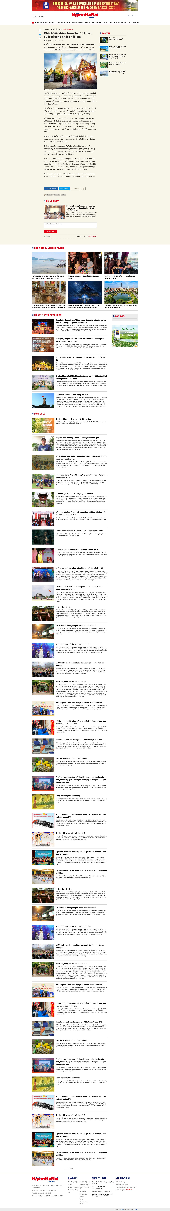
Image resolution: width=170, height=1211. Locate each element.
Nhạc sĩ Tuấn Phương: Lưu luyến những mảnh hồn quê (77, 438)
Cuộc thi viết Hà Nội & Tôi (130, 22)
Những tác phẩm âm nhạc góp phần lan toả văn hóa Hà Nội (79, 568)
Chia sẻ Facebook (51, 188)
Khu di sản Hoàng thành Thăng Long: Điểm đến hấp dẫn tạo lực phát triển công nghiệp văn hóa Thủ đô (81, 321)
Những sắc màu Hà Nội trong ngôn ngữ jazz (73, 644)
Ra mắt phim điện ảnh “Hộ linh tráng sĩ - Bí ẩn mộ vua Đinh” (79, 531)
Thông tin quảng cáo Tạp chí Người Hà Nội (126, 1187)
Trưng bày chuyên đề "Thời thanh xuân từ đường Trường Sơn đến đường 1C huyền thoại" (80, 340)
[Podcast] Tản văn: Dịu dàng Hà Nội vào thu (73, 419)
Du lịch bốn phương (68, 29)
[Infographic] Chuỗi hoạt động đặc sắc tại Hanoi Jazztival (79, 702)
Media (81, 1199)
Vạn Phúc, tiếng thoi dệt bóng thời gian (71, 681)
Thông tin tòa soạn (120, 1182)
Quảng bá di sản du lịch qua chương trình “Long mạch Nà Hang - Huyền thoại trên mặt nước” (83, 306)
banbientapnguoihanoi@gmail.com (104, 1191)
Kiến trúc (82, 1196)
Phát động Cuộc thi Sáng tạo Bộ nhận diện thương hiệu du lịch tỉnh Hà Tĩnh (120, 306)
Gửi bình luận (50, 231)
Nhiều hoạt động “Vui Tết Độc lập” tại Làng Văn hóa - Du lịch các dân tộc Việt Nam (81, 476)
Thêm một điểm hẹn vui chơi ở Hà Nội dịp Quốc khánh (83, 277)
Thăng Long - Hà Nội (77, 22)
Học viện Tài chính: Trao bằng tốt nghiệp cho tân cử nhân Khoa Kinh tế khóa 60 (81, 853)
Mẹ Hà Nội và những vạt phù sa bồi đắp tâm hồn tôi (76, 625)
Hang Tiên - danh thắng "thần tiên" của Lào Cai (116, 38)
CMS (123, 1209)
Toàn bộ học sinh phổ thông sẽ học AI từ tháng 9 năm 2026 (79, 740)
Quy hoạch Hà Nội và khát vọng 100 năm (72, 395)
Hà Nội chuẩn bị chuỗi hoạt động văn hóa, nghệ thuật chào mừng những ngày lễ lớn (79, 588)
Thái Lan (49, 194)
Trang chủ (46, 29)
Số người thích (93, 236)
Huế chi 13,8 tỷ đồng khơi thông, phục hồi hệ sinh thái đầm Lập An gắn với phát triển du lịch (48, 277)
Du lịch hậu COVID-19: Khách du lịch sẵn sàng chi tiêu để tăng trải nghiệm (117, 56)
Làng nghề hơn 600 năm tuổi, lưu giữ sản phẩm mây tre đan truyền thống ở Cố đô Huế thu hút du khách (48, 306)
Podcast (88, 22)
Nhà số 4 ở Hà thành (64, 607)
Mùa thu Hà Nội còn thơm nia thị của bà (71, 758)
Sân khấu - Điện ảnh (98, 22)
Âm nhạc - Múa (83, 1194)
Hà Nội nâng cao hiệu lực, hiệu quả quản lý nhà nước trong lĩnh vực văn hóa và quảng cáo (81, 722)
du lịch (63, 194)
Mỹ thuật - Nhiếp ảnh (113, 22)
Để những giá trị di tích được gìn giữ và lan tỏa (74, 493)
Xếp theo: (79, 236)
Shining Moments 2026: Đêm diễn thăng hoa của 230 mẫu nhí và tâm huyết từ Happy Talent (81, 377)
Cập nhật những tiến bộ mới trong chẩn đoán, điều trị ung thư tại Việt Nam (81, 871)
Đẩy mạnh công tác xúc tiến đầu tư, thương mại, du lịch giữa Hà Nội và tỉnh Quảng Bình (80, 208)
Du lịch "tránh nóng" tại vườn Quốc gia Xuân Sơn (117, 63)
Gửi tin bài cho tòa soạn (122, 1184)
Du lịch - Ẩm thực (56, 29)
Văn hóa (51, 22)
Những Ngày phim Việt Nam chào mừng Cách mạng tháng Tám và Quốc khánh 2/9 (81, 815)
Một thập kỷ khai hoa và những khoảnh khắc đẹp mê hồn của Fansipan (80, 664)
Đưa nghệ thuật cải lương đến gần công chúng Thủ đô (77, 549)
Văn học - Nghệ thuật (62, 22)
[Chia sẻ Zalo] (40, 34)
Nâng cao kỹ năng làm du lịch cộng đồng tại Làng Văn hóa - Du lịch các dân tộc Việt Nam (81, 513)
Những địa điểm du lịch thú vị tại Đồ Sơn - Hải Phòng (117, 47)
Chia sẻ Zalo (65, 188)
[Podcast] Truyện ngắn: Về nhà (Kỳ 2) (70, 833)
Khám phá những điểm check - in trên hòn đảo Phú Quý (117, 72)
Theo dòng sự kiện (41, 22)
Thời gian (85, 236)
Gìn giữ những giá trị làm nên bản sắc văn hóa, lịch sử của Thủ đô (80, 358)
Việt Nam (56, 194)
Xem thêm (70, 1168)
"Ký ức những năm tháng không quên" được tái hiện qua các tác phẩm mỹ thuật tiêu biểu (81, 457)
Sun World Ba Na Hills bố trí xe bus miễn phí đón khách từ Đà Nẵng (120, 277)
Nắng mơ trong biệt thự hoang (68, 796)
